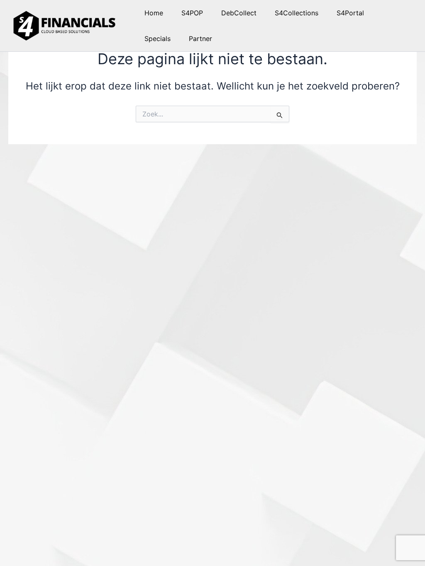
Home (153, 13)
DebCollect (238, 13)
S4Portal (350, 13)
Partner (200, 38)
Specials (157, 38)
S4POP (192, 13)
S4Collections (296, 13)
